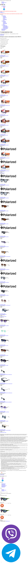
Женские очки (3, 484)
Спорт (4, 18)
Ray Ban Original (5, 26)
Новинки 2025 (5, 19)
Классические (5, 17)
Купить (1, 57)
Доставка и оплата (4, 2)
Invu (3, 20)
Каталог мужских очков (3, 316)
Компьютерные (4, 486)
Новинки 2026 (5, 23)
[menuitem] (15, 18)
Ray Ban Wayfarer (5, 27)
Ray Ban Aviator (5, 25)
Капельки (4, 22)
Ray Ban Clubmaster (5, 28)
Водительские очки (4, 485)
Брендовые (4, 16)
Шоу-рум (3, 489)
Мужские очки (3, 483)
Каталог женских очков (3, 432)
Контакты (3, 490)
